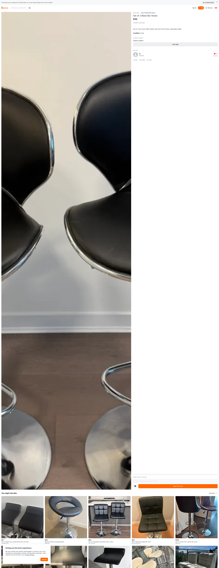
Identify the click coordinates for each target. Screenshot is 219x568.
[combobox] (19, 7)
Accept (44, 559)
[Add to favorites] (135, 486)
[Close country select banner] (217, 2)
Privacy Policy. (30, 555)
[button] (213, 493)
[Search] (29, 8)
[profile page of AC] (135, 54)
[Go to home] (4, 8)
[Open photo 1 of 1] (66, 251)
